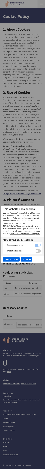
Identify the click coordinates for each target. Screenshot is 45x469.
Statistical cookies (15, 251)
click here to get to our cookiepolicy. (25, 234)
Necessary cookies (15, 245)
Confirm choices (11, 259)
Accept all (26, 259)
